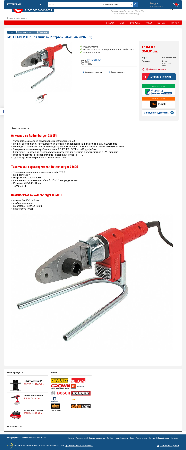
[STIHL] (81, 399)
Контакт (152, 438)
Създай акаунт (156, 6)
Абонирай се (15, 426)
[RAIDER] (81, 393)
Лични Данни (163, 438)
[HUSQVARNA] (60, 399)
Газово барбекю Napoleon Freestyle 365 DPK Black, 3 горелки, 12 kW (34, 381)
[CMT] (81, 406)
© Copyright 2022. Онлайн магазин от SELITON (26, 438)
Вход (153, 3)
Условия (174, 438)
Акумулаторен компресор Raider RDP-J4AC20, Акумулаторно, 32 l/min (34, 410)
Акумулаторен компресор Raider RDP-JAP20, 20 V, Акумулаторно (34, 396)
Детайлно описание (20, 128)
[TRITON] (60, 406)
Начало (11, 32)
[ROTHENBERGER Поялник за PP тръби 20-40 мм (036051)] (41, 103)
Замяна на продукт (97, 438)
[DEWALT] (60, 380)
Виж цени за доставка (156, 112)
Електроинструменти (26, 32)
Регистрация (141, 438)
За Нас (110, 438)
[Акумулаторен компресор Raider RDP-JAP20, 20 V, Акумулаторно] (15, 400)
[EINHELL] (81, 386)
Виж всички (56, 410)
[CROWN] (60, 386)
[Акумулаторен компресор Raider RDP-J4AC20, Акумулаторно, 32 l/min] (15, 414)
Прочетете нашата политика (79, 445)
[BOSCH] (60, 393)
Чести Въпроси (121, 438)
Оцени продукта (118, 72)
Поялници (43, 32)
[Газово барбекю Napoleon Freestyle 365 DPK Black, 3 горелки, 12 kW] (15, 385)
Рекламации (81, 438)
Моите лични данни (169, 445)
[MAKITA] (81, 380)
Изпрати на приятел (93, 72)
